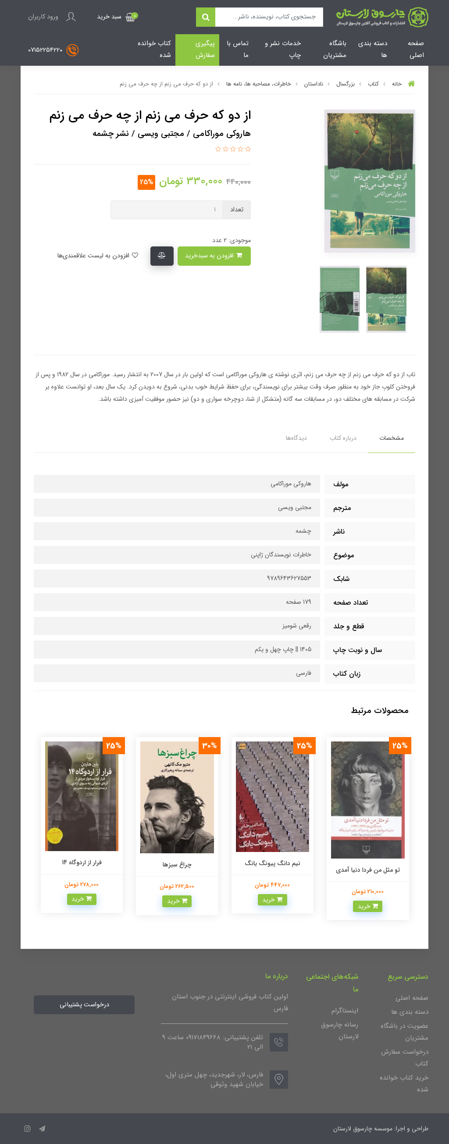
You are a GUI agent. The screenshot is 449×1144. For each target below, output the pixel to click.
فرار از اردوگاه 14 (82, 862)
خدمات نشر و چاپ (283, 49)
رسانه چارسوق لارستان (339, 1030)
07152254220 (46, 50)
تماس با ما (238, 49)
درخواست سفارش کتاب (404, 1058)
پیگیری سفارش (205, 49)
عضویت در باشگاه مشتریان (404, 1032)
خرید (365, 906)
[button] (116, 17)
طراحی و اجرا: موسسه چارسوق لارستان (380, 1128)
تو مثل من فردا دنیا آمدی (368, 870)
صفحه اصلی (416, 49)
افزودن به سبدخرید (210, 256)
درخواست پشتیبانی (84, 1005)
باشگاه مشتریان (334, 49)
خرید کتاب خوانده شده (404, 1084)
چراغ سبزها (177, 865)
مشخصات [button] (391, 438)
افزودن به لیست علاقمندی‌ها (94, 256)
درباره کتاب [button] (343, 438)
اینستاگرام (344, 1010)
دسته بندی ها (372, 49)
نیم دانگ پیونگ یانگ (272, 863)
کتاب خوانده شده (154, 49)
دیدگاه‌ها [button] (296, 438)
